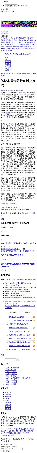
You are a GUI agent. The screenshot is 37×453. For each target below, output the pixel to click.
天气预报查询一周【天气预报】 (22, 378)
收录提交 (8, 407)
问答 (21, 26)
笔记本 (8, 113)
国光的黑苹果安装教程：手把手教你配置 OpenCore (18, 251)
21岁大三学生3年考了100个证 (19, 331)
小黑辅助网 (15, 368)
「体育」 (8, 382)
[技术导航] (5, 9)
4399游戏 (14, 380)
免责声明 (8, 392)
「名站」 (8, 380)
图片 (8, 26)
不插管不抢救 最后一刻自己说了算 (18, 48)
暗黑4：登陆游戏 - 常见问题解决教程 (17, 291)
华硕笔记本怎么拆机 (12, 293)
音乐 (5, 26)
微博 (24, 26)
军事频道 (8, 66)
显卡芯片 (23, 148)
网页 (2, 26)
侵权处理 (8, 409)
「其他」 (8, 368)
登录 (22, 5)
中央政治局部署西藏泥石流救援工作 (21, 38)
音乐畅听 (8, 68)
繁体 (26, 5)
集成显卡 (33, 243)
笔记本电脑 (17, 243)
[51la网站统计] (13, 435)
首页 (6, 58)
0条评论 (20, 90)
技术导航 (19, 429)
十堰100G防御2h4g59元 (23, 54)
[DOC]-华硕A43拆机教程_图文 (15, 295)
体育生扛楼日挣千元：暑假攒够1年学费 (17, 44)
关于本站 (8, 396)
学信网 (13, 384)
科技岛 (13, 376)
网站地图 (8, 398)
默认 (15, 5)
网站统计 (8, 405)
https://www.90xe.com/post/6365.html (13, 209)
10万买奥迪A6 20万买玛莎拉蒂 (19, 349)
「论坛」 (8, 372)
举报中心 (8, 400)
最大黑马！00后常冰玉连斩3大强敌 (21, 346)
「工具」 (8, 378)
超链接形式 (19, 213)
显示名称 (4, 447)
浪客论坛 (14, 372)
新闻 (18, 26)
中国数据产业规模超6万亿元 (18, 324)
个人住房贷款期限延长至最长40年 (20, 320)
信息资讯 (8, 70)
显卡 (13, 102)
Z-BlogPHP (29, 429)
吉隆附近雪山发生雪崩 (9, 40)
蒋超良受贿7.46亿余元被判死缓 (19, 335)
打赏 (2, 219)
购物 (27, 26)
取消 (3, 451)
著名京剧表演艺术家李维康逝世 (20, 342)
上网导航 (4, 90)
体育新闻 (8, 64)
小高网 (13, 370)
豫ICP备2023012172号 (27, 431)
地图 (15, 26)
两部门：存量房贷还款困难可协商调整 (22, 338)
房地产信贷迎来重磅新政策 (26, 40)
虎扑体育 (14, 382)
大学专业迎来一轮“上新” (9, 42)
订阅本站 (8, 403)
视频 (11, 26)
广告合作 (8, 394)
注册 (19, 5)
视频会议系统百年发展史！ (10, 249)
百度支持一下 (9, 54)
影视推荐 (8, 62)
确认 (7, 451)
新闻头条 (8, 60)
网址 (2, 449)
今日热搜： (5, 38)
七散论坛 (14, 374)
